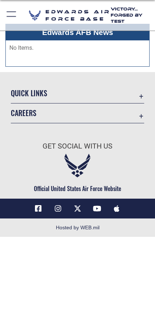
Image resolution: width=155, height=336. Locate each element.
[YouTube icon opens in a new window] (97, 208)
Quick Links (29, 93)
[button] (11, 15)
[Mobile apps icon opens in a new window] (116, 208)
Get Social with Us (77, 146)
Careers (23, 113)
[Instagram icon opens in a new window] (58, 208)
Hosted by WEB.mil (77, 227)
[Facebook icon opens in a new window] (38, 208)
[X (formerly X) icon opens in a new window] (77, 208)
